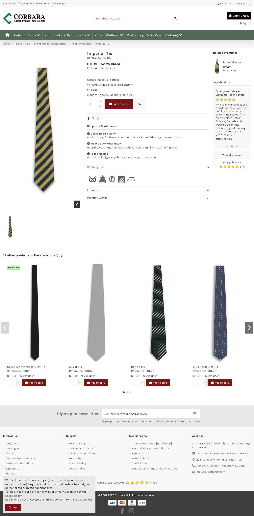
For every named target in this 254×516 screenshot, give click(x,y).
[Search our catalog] (175, 18)
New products (243, 3)
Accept (13, 507)
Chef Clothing (140, 463)
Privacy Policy (77, 463)
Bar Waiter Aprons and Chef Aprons (155, 468)
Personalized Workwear (21, 458)
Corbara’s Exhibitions (20, 463)
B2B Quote (12, 468)
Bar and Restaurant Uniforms (151, 448)
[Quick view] (60, 276)
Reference (94, 58)
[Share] (89, 118)
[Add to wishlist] (139, 104)
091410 (150, 371)
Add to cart (121, 104)
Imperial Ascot (232, 62)
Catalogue (12, 448)
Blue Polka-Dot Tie (205, 367)
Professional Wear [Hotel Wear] (152, 443)
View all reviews (232, 155)
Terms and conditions (82, 453)
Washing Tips (96, 167)
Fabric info (94, 190)
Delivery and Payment (82, 448)
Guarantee (75, 458)
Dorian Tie (138, 367)
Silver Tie (75, 367)
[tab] (148, 167)
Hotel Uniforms (141, 458)
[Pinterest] (98, 118)
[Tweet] (93, 118)
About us (11, 453)
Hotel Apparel (140, 453)
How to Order (76, 443)
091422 (212, 371)
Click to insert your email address (125, 414)
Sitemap (11, 473)
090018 (27, 371)
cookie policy (13, 496)
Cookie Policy (76, 468)
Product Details (97, 198)
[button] (27, 35)
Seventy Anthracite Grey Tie (26, 367)
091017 (88, 371)
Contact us (9, 3)
